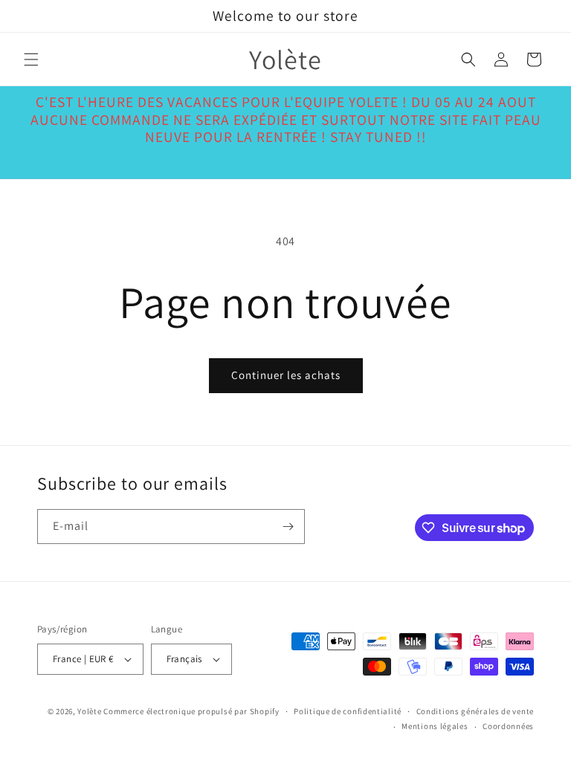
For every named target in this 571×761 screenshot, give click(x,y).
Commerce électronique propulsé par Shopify (191, 711)
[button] (31, 59)
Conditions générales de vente (475, 711)
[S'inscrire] (287, 526)
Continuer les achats (286, 375)
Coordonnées (508, 726)
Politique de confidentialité (347, 711)
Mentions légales (434, 726)
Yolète (89, 711)
